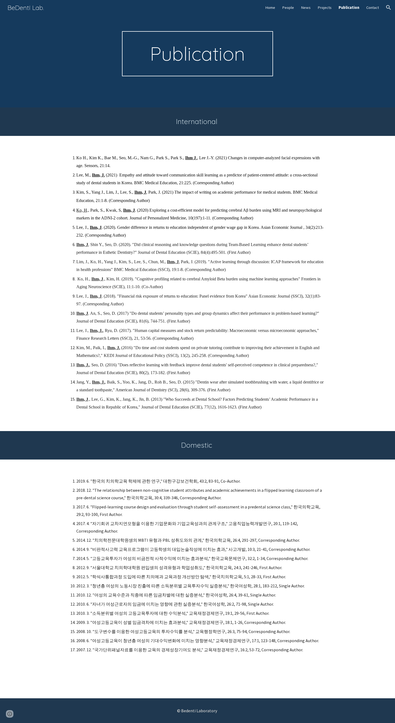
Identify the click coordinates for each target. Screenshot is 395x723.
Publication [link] (349, 7)
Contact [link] (372, 7)
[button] (388, 7)
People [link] (288, 7)
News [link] (306, 7)
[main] (197, 53)
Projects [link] (325, 7)
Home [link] (270, 7)
